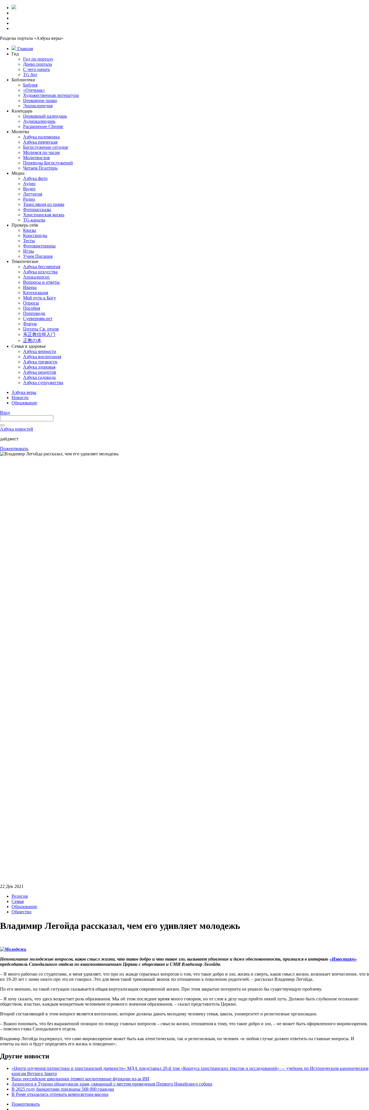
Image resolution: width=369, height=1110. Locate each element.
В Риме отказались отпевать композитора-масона (60, 1094)
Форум (30, 323)
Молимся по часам (41, 152)
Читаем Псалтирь (40, 168)
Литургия (32, 193)
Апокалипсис (36, 277)
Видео (29, 188)
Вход (5, 412)
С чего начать (36, 69)
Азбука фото (35, 178)
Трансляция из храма (43, 204)
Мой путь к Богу (39, 297)
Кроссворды (35, 235)
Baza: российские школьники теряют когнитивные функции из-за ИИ (80, 1078)
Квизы (29, 230)
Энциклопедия (37, 105)
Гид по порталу (38, 59)
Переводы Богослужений (48, 162)
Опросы (31, 302)
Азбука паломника (41, 136)
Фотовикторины (39, 245)
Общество (21, 911)
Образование (24, 906)
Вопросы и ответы (41, 282)
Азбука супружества (43, 382)
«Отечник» (34, 90)
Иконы (30, 287)
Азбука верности (39, 351)
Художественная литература (51, 95)
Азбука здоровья (39, 367)
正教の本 (32, 340)
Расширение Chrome (43, 126)
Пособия (31, 308)
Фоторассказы (37, 209)
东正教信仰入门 (39, 334)
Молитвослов (36, 157)
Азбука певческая (40, 142)
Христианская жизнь (43, 214)
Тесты (29, 240)
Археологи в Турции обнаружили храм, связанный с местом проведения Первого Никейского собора (112, 1083)
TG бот (30, 74)
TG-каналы (34, 219)
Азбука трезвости (40, 361)
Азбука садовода (39, 377)
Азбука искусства (40, 271)
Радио (29, 199)
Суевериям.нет (37, 318)
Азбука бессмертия (41, 266)
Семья (18, 901)
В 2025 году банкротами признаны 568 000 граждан (63, 1089)
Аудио (29, 183)
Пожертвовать (14, 448)
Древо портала (37, 64)
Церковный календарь (45, 116)
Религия (20, 896)
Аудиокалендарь (39, 121)
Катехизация (35, 292)
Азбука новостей (16, 429)
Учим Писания (37, 256)
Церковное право (40, 100)
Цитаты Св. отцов (41, 328)
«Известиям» (343, 959)
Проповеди (34, 313)
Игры (28, 251)
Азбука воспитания (42, 356)
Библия (30, 84)
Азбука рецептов (39, 372)
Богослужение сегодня (45, 147)
